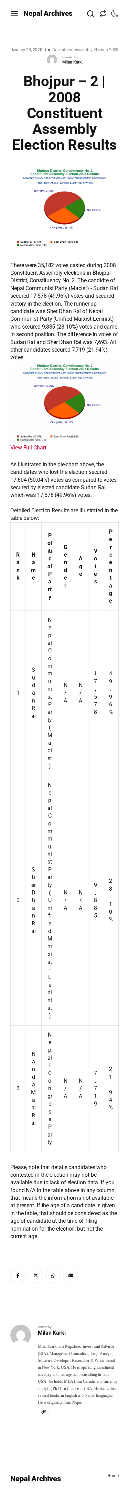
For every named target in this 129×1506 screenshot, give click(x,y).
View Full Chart (28, 447)
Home (113, 1475)
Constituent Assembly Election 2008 (85, 50)
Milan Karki (72, 62)
